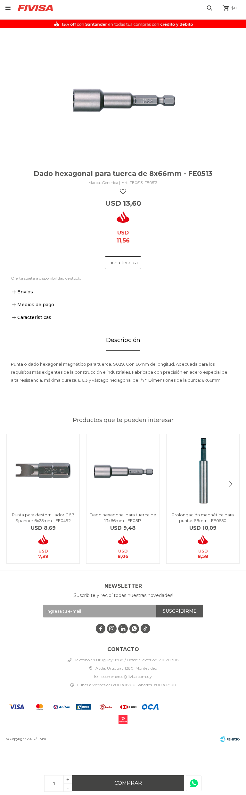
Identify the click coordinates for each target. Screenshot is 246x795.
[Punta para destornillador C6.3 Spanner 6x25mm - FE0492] (43, 470)
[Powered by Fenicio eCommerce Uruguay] (230, 739)
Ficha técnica (123, 263)
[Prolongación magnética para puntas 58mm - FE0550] (203, 470)
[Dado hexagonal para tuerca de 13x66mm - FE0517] (123, 470)
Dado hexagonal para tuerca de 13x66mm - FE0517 (123, 517)
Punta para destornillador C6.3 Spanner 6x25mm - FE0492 (43, 517)
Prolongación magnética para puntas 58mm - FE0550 (203, 517)
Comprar (128, 783)
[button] (230, 484)
